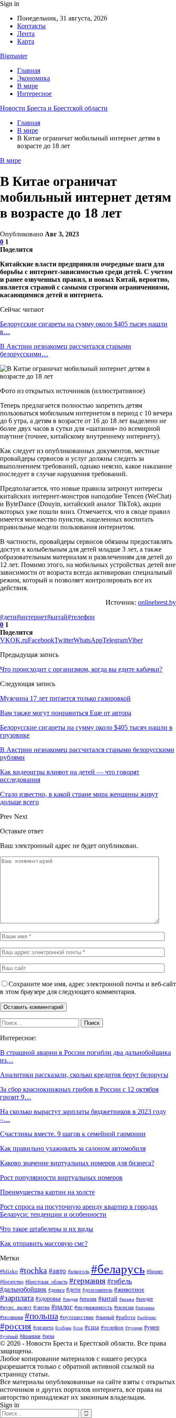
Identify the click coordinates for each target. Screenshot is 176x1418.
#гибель (119, 1281)
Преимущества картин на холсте (47, 1192)
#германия (87, 1280)
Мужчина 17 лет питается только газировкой (65, 698)
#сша (92, 1327)
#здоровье (48, 1299)
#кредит (144, 1299)
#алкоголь (78, 1272)
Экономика (33, 78)
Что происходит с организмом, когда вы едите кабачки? (81, 669)
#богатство (11, 1282)
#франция (30, 1336)
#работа (125, 1317)
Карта (25, 41)
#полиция (11, 1317)
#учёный (9, 1336)
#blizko (9, 1271)
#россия (15, 1326)
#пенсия (124, 1307)
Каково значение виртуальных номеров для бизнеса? (77, 1163)
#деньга (56, 1290)
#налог (62, 1307)
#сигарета (43, 1328)
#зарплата (17, 1297)
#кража (126, 1299)
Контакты (31, 26)
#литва (41, 1307)
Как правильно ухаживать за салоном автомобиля (73, 1148)
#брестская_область (46, 1282)
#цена (48, 1336)
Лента (26, 33)
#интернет (32, 617)
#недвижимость (93, 1307)
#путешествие (77, 1317)
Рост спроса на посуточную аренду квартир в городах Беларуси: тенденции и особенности (79, 1210)
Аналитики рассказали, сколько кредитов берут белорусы (84, 1074)
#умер (151, 1327)
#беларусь (118, 1269)
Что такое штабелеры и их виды (46, 1229)
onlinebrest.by (157, 602)
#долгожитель (97, 1290)
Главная (28, 70)
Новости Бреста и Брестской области (54, 108)
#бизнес (155, 1272)
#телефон (81, 617)
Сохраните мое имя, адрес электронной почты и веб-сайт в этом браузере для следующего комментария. (88, 987)
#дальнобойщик (23, 1289)
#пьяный (105, 1317)
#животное (129, 1289)
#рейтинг (146, 1317)
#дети (8, 617)
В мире (27, 86)
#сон (78, 1327)
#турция (133, 1327)
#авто (57, 1271)
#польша (41, 1316)
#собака (63, 1327)
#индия (70, 1299)
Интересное (34, 93)
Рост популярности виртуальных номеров (61, 1177)
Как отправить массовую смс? (44, 1243)
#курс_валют (16, 1307)
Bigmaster (13, 56)
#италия (88, 1299)
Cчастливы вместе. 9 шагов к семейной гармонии (73, 1133)
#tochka (33, 1270)
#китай (57, 617)
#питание (145, 1307)
